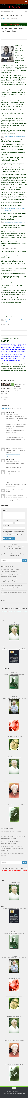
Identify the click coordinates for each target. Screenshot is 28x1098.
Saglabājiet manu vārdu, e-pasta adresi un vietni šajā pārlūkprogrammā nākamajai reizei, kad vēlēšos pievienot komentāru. (13, 533)
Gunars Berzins (5, 344)
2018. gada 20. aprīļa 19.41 (13, 461)
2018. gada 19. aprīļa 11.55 (16, 448)
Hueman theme (21, 1093)
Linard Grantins (16, 344)
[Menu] (26, 2)
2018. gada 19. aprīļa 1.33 (12, 414)
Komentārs (6, 510)
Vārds (4, 520)
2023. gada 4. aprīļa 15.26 (17, 495)
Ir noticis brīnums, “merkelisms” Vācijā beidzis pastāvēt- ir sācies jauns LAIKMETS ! (6, 392)
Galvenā (3, 11)
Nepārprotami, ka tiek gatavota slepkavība (15, 136)
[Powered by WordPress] (8, 1093)
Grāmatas (10, 11)
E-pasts (16, 520)
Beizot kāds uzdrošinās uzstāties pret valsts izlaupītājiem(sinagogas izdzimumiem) (12, 587)
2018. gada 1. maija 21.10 (17, 489)
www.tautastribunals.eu (6, 108)
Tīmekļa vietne (6, 525)
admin (4, 18)
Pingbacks (17, 408)
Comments (6, 408)
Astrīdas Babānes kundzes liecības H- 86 (15, 222)
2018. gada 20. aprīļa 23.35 (14, 471)
